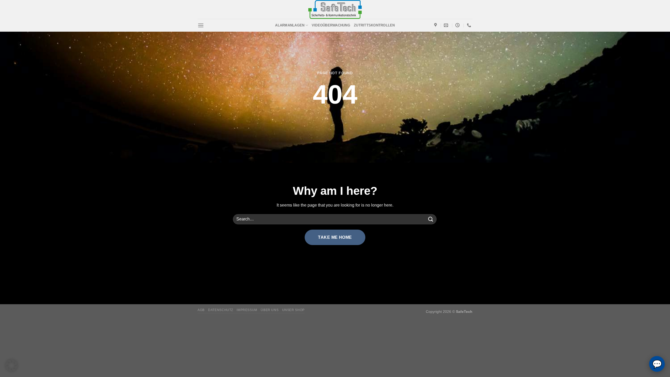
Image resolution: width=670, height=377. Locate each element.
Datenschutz (220, 310)
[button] (11, 365)
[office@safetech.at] (446, 25)
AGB (201, 310)
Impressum (247, 310)
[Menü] (201, 25)
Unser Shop (293, 310)
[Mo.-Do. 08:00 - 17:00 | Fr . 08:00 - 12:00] (458, 25)
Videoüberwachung (331, 25)
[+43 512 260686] (469, 25)
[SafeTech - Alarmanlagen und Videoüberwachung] (335, 9)
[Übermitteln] (431, 219)
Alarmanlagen (289, 25)
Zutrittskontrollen (374, 25)
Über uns (269, 310)
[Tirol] (436, 25)
